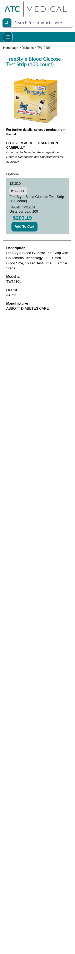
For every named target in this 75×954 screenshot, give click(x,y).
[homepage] (35, 9)
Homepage (10, 47)
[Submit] (6, 22)
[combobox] (37, 23)
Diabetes (28, 47)
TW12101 (43, 47)
